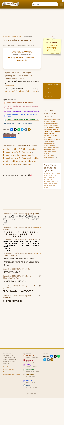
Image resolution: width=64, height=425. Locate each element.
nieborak (56, 127)
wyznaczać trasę (48, 155)
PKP (45, 175)
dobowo (6, 164)
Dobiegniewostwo (28, 149)
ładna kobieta (52, 149)
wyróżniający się (48, 139)
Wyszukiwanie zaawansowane (54, 88)
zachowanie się (48, 119)
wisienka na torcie (49, 181)
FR (55, 173)
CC (49, 173)
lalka (51, 179)
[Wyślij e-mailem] (25, 129)
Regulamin (6, 372)
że (44, 173)
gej (47, 175)
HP (50, 173)
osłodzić (52, 145)
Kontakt (50, 96)
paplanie (52, 143)
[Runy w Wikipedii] (40, 297)
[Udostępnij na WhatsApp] (18, 129)
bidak (51, 127)
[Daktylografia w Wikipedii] (39, 214)
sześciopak (47, 151)
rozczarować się (21, 58)
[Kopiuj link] (29, 129)
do (4, 149)
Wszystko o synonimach (54, 84)
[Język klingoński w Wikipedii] (40, 277)
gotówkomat (47, 147)
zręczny (55, 123)
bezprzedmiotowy (49, 131)
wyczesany (47, 153)
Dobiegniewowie (10, 152)
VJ (44, 141)
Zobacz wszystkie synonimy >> (53, 53)
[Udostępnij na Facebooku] (11, 129)
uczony (56, 181)
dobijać (36, 158)
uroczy (54, 175)
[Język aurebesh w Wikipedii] (40, 287)
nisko (53, 185)
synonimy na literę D (17, 36)
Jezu (53, 173)
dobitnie (14, 161)
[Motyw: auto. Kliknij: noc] (61, 4)
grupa (45, 183)
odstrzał (46, 129)
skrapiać (53, 121)
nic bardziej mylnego (49, 177)
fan (47, 173)
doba (8, 149)
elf (58, 175)
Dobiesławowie (25, 158)
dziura (49, 183)
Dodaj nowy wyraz (52, 92)
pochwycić (56, 119)
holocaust (55, 125)
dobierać (20, 155)
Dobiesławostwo (10, 158)
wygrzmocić (47, 137)
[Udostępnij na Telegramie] (22, 129)
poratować (47, 135)
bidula (50, 129)
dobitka (6, 161)
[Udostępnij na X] (15, 129)
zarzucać (57, 131)
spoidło (51, 133)
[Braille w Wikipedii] (39, 239)
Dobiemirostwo (25, 152)
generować (47, 121)
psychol (50, 123)
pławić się (47, 143)
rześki (45, 149)
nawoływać (55, 147)
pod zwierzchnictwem (50, 157)
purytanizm (54, 135)
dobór (21, 164)
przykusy (46, 133)
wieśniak (53, 151)
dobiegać (16, 149)
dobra (27, 164)
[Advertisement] (32, 22)
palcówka (46, 179)
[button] (30, 175)
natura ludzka (48, 185)
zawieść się (31, 58)
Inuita (50, 175)
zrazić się (11, 58)
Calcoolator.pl (37, 227)
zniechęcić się (22, 60)
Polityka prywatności (9, 369)
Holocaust (47, 127)
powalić (46, 187)
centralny (46, 145)
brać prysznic (49, 141)
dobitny (22, 161)
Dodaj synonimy (10, 136)
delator (46, 123)
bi (57, 173)
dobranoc (54, 183)
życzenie (55, 129)
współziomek (48, 125)
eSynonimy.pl (6, 36)
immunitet (57, 139)
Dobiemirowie (9, 155)
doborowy (31, 161)
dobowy (14, 164)
